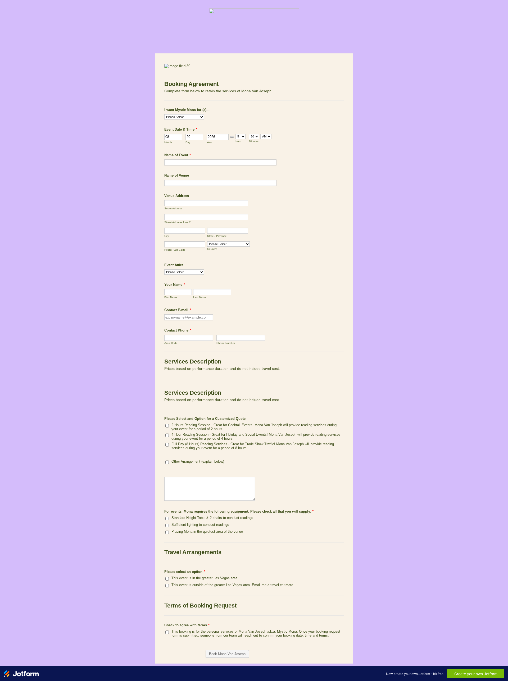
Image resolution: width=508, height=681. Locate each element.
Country (212, 248)
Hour (238, 141)
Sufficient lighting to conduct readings (200, 525)
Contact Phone (177, 330)
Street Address (173, 208)
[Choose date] (232, 137)
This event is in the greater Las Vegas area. (204, 578)
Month (168, 142)
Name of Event (177, 155)
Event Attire (173, 265)
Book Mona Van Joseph (227, 654)
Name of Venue (176, 175)
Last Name (199, 297)
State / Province (217, 235)
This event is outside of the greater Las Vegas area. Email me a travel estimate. (232, 585)
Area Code (171, 343)
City (166, 235)
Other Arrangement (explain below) (197, 461)
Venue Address (176, 196)
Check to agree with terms (187, 625)
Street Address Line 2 (177, 222)
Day (187, 142)
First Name (170, 297)
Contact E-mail (177, 310)
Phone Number (225, 343)
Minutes (253, 141)
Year (209, 142)
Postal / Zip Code (174, 249)
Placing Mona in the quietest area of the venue (207, 531)
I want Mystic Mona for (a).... (187, 110)
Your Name (174, 285)
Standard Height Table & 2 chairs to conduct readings (212, 518)
